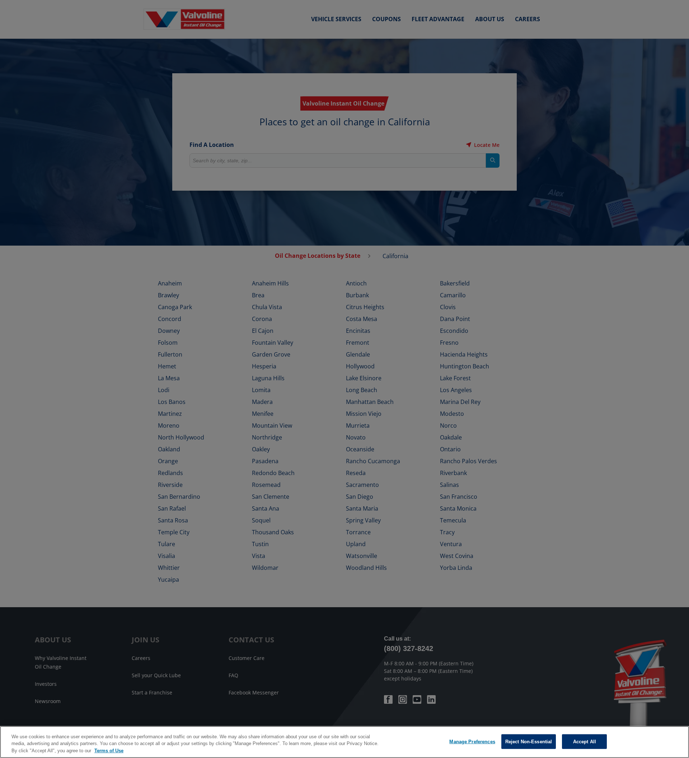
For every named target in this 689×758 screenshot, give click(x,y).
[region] (344, 742)
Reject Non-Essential (528, 741)
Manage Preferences (472, 741)
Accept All (584, 741)
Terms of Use (108, 750)
